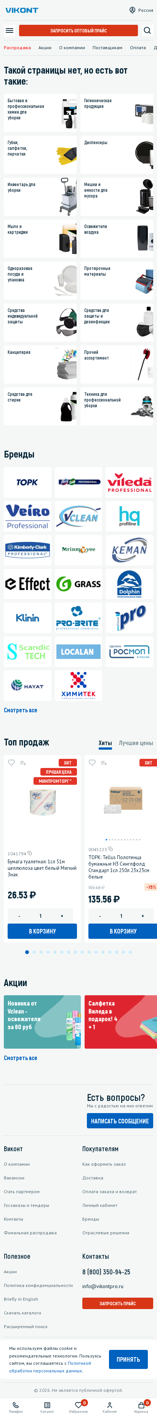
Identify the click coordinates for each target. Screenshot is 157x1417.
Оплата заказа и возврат (109, 1191)
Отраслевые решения (105, 1232)
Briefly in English (21, 1299)
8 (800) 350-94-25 (106, 1272)
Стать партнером (22, 1191)
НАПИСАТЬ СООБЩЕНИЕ (120, 1121)
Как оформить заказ (104, 1164)
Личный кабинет (99, 1205)
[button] (106, 839)
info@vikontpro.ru (102, 1286)
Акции (44, 47)
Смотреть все (20, 709)
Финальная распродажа (30, 1232)
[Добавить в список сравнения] (23, 762)
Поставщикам (107, 47)
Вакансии (14, 1178)
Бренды (90, 1219)
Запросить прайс (117, 1303)
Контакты (13, 1219)
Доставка (92, 1178)
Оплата (138, 47)
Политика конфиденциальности (38, 1285)
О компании (72, 47)
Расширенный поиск (26, 1326)
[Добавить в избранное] (11, 762)
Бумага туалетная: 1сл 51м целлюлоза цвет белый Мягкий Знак (42, 868)
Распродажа (17, 47)
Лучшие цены (136, 742)
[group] (42, 1022)
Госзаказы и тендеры (26, 1205)
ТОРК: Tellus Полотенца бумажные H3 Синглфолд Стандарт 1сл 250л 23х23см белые (118, 867)
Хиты (105, 742)
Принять (128, 1359)
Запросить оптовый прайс (78, 30)
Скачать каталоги (22, 1313)
